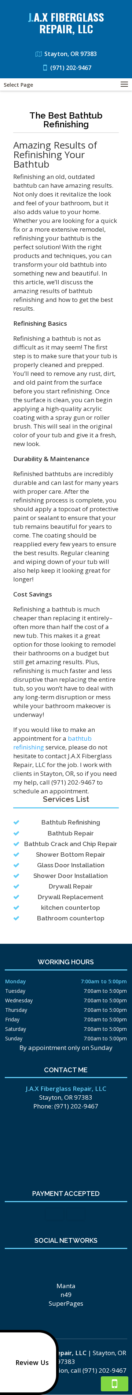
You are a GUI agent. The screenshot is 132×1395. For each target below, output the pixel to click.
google (72, 1261)
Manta (66, 1286)
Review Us (32, 1362)
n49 (66, 1294)
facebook (58, 1261)
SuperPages (66, 1303)
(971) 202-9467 (70, 68)
